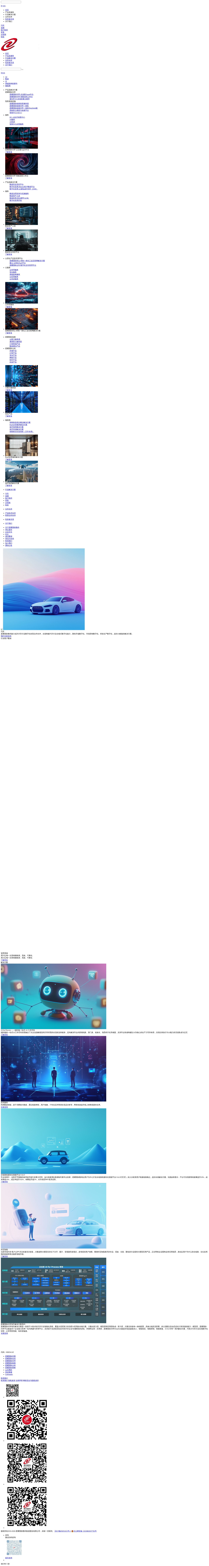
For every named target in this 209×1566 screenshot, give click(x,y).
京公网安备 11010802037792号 (85, 1531)
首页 (7, 53)
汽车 (2, 25)
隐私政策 (11, 1380)
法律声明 (19, 1380)
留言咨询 (8, 1558)
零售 (2, 32)
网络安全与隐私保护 (31, 1380)
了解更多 (8, 152)
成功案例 (8, 536)
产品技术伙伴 (10, 513)
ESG (7, 534)
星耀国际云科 (10, 1365)
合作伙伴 (8, 60)
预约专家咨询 (6, 636)
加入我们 (8, 543)
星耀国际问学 (10, 1361)
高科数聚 (8, 1372)
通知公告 (8, 545)
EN (4, 6)
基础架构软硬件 (11, 83)
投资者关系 (9, 63)
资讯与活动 (9, 538)
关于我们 (8, 65)
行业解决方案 (10, 58)
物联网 (7, 86)
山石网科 (8, 1370)
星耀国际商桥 (10, 1368)
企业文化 (8, 532)
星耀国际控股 (10, 1356)
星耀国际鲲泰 (10, 1363)
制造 (2, 37)
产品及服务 (9, 56)
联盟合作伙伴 (10, 515)
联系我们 (8, 541)
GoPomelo (9, 1374)
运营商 (3, 34)
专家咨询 (4, 1107)
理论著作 (8, 530)
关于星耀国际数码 (12, 527)
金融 (2, 28)
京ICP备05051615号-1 (63, 1531)
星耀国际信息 (10, 1358)
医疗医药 (4, 30)
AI (6, 77)
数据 (7, 79)
